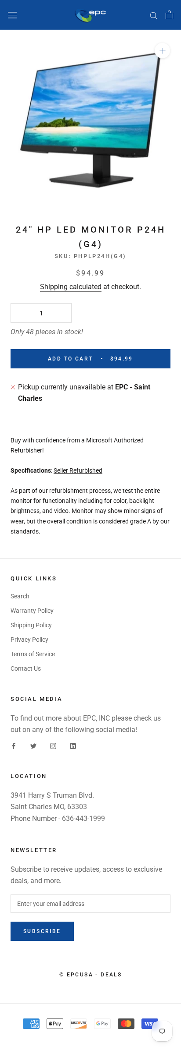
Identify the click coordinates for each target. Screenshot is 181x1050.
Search (20, 596)
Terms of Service (33, 654)
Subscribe (42, 931)
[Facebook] (14, 745)
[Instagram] (53, 745)
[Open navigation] (12, 14)
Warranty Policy (32, 610)
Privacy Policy (29, 639)
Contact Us (26, 668)
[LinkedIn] (73, 745)
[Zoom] (162, 50)
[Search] (154, 15)
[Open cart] (169, 15)
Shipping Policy (31, 625)
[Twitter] (33, 745)
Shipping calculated (70, 287)
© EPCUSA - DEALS (90, 975)
